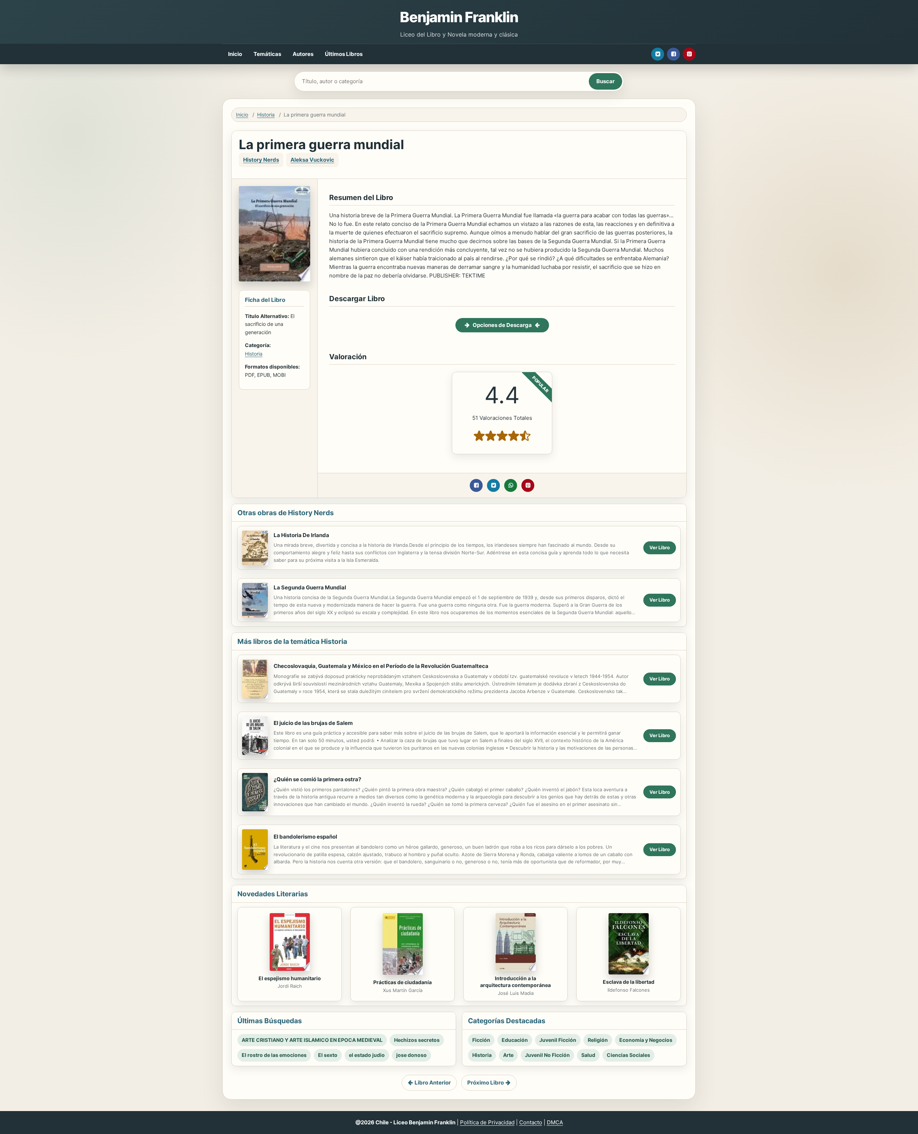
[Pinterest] (689, 54)
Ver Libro (659, 547)
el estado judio (367, 1055)
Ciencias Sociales (628, 1055)
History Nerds (261, 159)
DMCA (555, 1122)
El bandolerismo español (305, 836)
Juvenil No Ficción (547, 1055)
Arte (508, 1055)
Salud (588, 1055)
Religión (598, 1040)
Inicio (235, 54)
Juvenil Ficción (557, 1040)
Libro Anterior (433, 1082)
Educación (515, 1040)
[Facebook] (673, 54)
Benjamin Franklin (459, 17)
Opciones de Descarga (502, 325)
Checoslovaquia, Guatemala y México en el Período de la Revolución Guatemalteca (381, 666)
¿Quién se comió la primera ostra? (317, 779)
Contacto (530, 1122)
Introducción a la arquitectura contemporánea (515, 981)
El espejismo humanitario (290, 978)
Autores (303, 54)
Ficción (481, 1040)
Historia (266, 114)
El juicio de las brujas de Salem (313, 723)
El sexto (327, 1055)
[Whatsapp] (510, 485)
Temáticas (267, 54)
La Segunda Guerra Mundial (310, 587)
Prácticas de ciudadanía (402, 982)
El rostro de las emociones (274, 1055)
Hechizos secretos (417, 1040)
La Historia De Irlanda (301, 535)
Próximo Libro (485, 1082)
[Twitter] (657, 54)
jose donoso (411, 1055)
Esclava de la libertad (628, 982)
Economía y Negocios (645, 1040)
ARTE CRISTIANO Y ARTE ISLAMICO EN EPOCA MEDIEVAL (312, 1040)
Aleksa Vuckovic (312, 159)
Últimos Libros (344, 54)
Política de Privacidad (487, 1122)
